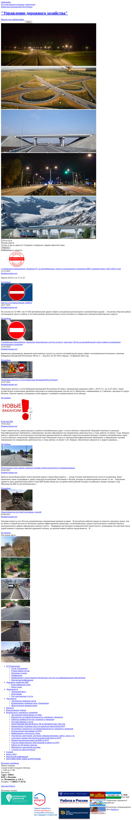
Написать (5, 248)
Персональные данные (16, 710)
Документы (11, 698)
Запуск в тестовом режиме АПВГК (16, 303)
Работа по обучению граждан (24, 745)
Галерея (9, 752)
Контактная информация (22, 680)
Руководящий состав (20, 671)
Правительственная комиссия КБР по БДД (30, 740)
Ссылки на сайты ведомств (23, 749)
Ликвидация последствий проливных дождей (21, 512)
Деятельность (12, 689)
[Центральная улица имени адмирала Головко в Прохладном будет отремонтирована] (16, 465)
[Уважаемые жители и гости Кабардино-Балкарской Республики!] (16, 377)
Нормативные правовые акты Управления (30, 703)
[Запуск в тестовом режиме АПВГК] (16, 300)
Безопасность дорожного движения (21, 712)
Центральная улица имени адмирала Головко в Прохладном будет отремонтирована (38, 468)
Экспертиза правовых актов (23, 701)
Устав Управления (19, 668)
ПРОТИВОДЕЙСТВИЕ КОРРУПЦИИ (23, 759)
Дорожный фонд (18, 691)
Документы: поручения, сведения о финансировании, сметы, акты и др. (43, 736)
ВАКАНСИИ (7, 421)
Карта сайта (11, 754)
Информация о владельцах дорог (25, 733)
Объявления (16, 675)
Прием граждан (8, 765)
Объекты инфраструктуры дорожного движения (32, 719)
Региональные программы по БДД (26, 731)
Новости (10, 708)
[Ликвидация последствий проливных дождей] (16, 510)
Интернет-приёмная (10, 763)
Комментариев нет (9, 273)
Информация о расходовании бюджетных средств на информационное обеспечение (48, 678)
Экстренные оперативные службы (26, 715)
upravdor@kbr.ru (8, 786)
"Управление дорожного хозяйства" (34, 13)
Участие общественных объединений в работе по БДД (35, 742)
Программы (16, 694)
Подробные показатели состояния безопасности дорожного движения (42, 729)
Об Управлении (13, 666)
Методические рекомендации (24, 705)
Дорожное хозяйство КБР (17, 682)
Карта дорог (16, 687)
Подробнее (6, 282)
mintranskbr (6, 2)
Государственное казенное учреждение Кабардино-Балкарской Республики (18, 5)
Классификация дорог (21, 685)
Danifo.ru (115, 809)
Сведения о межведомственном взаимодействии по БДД (36, 738)
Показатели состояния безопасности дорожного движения (37, 717)
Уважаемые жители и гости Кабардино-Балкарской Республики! (29, 380)
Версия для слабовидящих (12, 19)
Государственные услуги (22, 696)
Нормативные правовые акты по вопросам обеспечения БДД (38, 726)
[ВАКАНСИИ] (16, 419)
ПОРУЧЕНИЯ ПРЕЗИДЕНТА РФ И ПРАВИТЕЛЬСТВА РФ (38, 724)
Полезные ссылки (19, 673)
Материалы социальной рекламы (25, 747)
